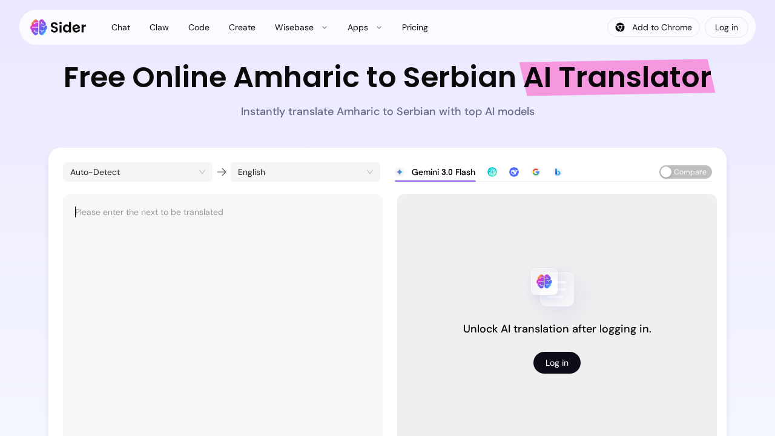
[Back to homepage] (58, 27)
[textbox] (223, 317)
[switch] (685, 172)
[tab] (435, 172)
